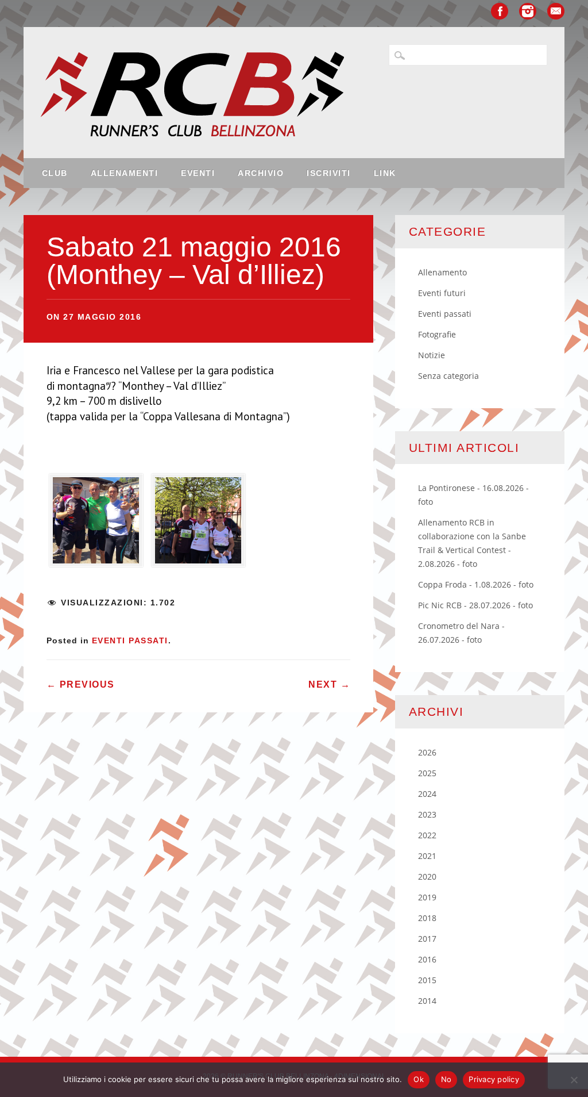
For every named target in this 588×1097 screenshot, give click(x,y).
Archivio (261, 173)
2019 (427, 897)
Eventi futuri (442, 292)
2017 (427, 938)
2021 (427, 855)
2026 (427, 752)
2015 (427, 980)
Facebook (499, 11)
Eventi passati (130, 640)
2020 (427, 876)
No (446, 1079)
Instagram (527, 11)
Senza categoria (448, 375)
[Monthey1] (96, 524)
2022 (427, 835)
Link (385, 173)
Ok (418, 1079)
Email (555, 11)
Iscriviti (329, 173)
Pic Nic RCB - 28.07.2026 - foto (475, 605)
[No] (573, 1080)
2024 (427, 793)
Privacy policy (494, 1079)
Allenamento (442, 272)
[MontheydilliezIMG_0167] (198, 524)
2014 (427, 1000)
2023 (427, 814)
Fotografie (437, 334)
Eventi (198, 173)
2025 (427, 773)
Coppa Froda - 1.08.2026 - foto (475, 584)
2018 (427, 917)
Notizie (431, 355)
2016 (427, 959)
